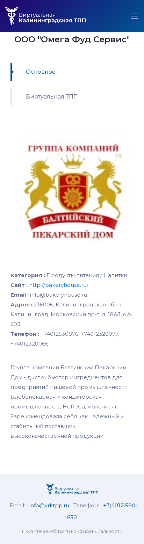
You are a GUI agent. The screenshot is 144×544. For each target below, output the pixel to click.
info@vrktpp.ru (49, 505)
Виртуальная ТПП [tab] (52, 96)
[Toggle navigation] (134, 16)
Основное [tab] (41, 71)
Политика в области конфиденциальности (72, 531)
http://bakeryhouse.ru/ (58, 285)
